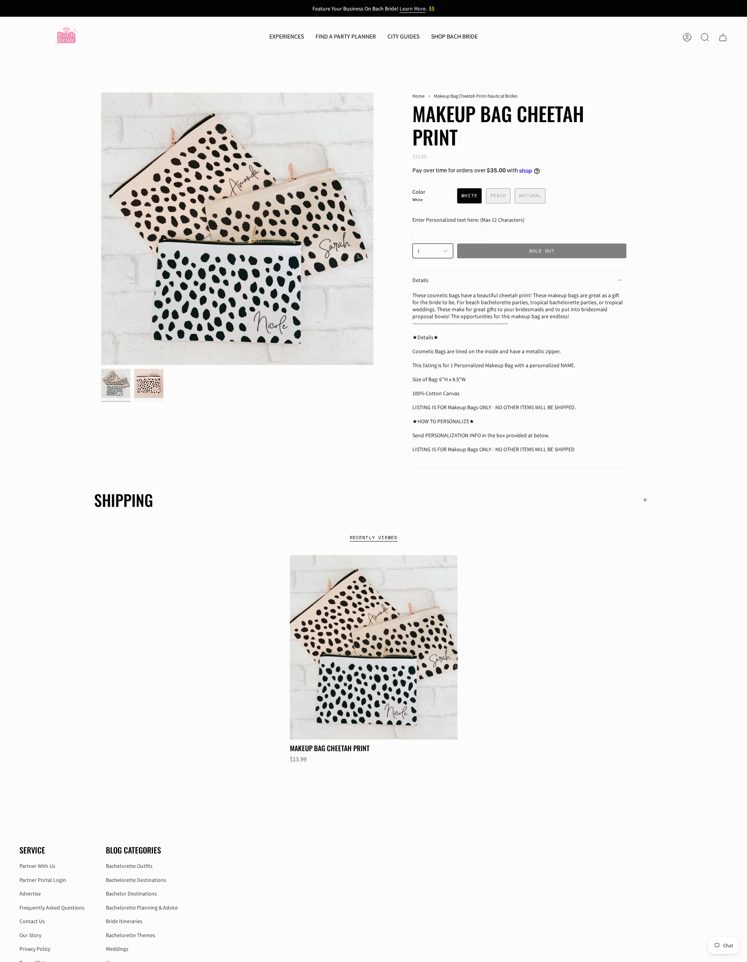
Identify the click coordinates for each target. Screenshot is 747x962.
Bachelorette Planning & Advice (142, 907)
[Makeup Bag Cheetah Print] (374, 647)
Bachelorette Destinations (136, 879)
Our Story (30, 935)
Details (420, 280)
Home (418, 96)
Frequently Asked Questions (51, 907)
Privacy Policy (34, 948)
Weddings (117, 948)
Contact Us (32, 921)
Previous (101, 229)
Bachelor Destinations (131, 893)
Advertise (30, 893)
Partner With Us (37, 865)
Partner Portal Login (42, 879)
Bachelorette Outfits (129, 865)
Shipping (123, 500)
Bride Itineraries (124, 921)
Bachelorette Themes (130, 935)
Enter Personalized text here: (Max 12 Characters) (468, 219)
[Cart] (723, 37)
